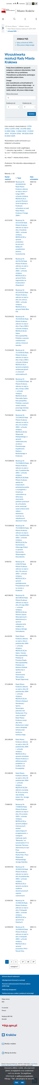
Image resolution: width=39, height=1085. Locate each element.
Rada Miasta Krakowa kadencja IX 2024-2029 (22, 29)
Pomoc (4, 1010)
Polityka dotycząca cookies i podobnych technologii (18, 993)
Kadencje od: (10, 103)
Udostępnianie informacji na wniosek (13, 980)
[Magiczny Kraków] (20, 1036)
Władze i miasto (24, 26)
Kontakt (4, 1019)
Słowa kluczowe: (12, 94)
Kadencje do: (27, 103)
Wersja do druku (10, 1053)
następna (13, 966)
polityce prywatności (25, 1076)
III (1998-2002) (25, 129)
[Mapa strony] (25, 19)
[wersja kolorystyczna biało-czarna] (30, 3)
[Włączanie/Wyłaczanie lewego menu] (3, 28)
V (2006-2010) (21, 131)
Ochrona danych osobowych (11, 976)
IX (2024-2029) (10, 136)
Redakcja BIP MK (7, 1016)
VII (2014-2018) (15, 133)
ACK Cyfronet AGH (12, 1065)
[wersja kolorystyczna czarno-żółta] (33, 3)
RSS (3, 1002)
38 (28, 962)
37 (23, 962)
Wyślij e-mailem (10, 1044)
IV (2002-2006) (10, 131)
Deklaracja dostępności (9, 989)
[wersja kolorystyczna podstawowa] (27, 3)
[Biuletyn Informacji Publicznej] (20, 1027)
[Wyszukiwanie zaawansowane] (14, 19)
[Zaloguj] (37, 19)
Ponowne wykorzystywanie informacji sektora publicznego (16, 985)
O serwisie (5, 1007)
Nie (22, 1082)
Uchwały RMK (12, 31)
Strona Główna (12, 26)
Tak (16, 1082)
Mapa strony (6, 999)
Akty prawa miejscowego (25, 45)
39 (33, 962)
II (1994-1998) (14, 129)
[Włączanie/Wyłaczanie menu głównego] (3, 19)
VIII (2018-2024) (27, 133)
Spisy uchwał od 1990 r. (25, 42)
